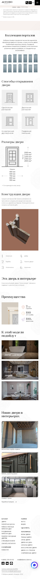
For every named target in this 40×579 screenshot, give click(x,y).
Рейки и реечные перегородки (8, 528)
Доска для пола (13, 355)
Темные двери (26, 537)
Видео (23, 524)
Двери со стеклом (28, 550)
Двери (4, 522)
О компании (6, 547)
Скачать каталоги (9, 543)
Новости (5, 550)
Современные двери (28, 553)
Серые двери (25, 540)
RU (33, 3)
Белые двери (26, 534)
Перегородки (11, 396)
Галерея (24, 519)
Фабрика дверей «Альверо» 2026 (13, 574)
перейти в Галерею (8, 502)
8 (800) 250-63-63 (27, 2)
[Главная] (7, 2)
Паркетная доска (8, 524)
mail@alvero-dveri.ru (24, 560)
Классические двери (29, 548)
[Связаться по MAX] (34, 565)
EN (30, 3)
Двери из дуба (26, 542)
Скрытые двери (26, 545)
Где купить (25, 528)
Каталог (5, 519)
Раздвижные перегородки (7, 532)
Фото (23, 522)
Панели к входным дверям (9, 537)
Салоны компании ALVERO (10, 569)
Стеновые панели (8, 541)
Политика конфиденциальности (11, 571)
